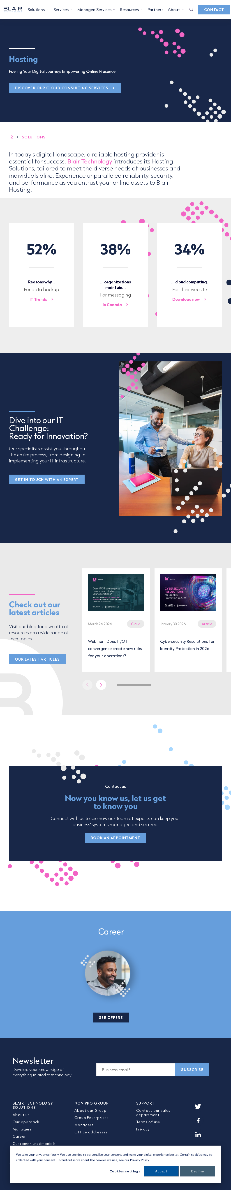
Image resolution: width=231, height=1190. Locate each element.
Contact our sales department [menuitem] (153, 1112)
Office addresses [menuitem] (91, 1132)
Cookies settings (125, 1171)
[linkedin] (198, 1134)
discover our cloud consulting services (61, 87)
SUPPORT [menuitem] (145, 1103)
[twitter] (198, 1106)
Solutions (34, 137)
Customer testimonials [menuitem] (34, 1143)
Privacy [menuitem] (143, 1129)
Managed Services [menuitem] (94, 9)
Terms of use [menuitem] (148, 1121)
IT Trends (38, 299)
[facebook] (198, 1120)
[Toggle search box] (191, 10)
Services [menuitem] (61, 9)
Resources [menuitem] (129, 9)
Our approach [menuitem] (26, 1121)
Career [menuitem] (19, 1136)
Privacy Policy (139, 1160)
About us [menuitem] (21, 1114)
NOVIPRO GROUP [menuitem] (91, 1103)
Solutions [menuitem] (36, 9)
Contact (214, 9)
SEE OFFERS (111, 1017)
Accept (161, 1171)
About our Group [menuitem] (90, 1110)
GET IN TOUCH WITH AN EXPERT (47, 479)
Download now (186, 299)
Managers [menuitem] (22, 1129)
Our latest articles (37, 659)
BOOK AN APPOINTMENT (116, 837)
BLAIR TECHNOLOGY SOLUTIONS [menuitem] (33, 1105)
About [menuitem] (174, 9)
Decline (197, 1171)
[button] (101, 685)
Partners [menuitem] (155, 9)
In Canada (112, 304)
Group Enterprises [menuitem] (91, 1117)
